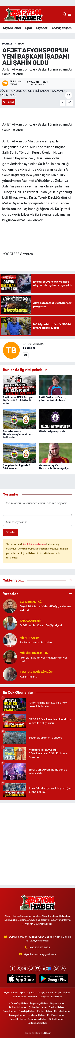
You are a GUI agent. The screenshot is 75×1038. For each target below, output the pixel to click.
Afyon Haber (12, 28)
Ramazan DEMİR (30, 620)
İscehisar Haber (36, 1015)
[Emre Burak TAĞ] (10, 606)
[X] (19, 968)
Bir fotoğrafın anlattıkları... (37, 642)
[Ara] (64, 14)
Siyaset (41, 28)
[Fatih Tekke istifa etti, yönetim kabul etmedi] (55, 385)
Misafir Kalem (29, 638)
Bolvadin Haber (18, 1007)
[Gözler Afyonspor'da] (55, 419)
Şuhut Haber (56, 1019)
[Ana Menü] (69, 14)
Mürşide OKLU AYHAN (34, 653)
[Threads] (44, 968)
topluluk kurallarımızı (34, 544)
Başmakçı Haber (39, 1003)
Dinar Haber (10, 1011)
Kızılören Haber (56, 1015)
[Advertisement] (37, 844)
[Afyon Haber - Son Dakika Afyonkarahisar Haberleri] (23, 15)
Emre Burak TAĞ (31, 602)
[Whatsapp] (56, 968)
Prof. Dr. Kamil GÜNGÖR (36, 672)
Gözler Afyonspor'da (52, 431)
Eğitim (66, 992)
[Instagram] (31, 968)
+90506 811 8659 (39, 947)
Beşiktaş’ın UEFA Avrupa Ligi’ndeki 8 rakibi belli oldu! (18, 400)
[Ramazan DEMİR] (10, 623)
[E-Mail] (25, 355)
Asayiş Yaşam (61, 28)
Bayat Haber (57, 1003)
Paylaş (10, 102)
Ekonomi (32, 996)
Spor (28, 28)
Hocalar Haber (62, 1011)
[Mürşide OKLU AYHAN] (10, 657)
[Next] (50, 968)
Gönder (10, 532)
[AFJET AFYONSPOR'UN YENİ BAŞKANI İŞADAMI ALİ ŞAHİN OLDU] (37, 93)
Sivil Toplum (19, 996)
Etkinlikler (56, 996)
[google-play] (53, 979)
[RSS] (63, 968)
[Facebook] (12, 968)
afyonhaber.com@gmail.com (40, 954)
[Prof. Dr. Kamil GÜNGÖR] (10, 674)
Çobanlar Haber (38, 1007)
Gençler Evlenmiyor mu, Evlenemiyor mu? (43, 659)
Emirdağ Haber (27, 1011)
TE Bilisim (29, 347)
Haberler (7, 44)
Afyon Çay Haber (18, 1003)
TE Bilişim (46, 1033)
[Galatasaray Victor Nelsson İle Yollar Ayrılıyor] (55, 453)
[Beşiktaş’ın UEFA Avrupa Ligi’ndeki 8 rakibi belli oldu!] (19, 385)
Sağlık (58, 992)
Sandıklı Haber (18, 1019)
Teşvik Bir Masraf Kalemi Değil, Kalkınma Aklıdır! (45, 608)
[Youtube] (37, 968)
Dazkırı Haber (56, 1007)
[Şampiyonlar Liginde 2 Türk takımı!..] (19, 453)
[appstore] (21, 979)
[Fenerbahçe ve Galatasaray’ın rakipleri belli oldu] (19, 419)
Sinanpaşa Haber (37, 1019)
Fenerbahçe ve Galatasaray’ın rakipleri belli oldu (17, 434)
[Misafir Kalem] (10, 640)
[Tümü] (70, 580)
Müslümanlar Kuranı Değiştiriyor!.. (41, 625)
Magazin (44, 996)
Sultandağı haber (37, 1023)
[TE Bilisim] (11, 350)
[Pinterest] (25, 968)
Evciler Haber (44, 1011)
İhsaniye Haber (17, 1015)
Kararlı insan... (29, 676)
